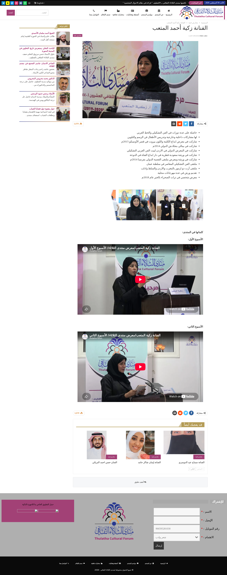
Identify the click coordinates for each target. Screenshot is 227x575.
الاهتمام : (207, 537)
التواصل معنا (94, 15)
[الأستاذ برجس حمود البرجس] (63, 99)
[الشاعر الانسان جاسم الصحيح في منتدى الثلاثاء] (63, 68)
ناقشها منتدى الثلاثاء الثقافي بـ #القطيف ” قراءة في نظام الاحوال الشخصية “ (154, 3)
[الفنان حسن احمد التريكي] (96, 445)
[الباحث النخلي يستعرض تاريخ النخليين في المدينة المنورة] (63, 53)
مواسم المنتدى (146, 15)
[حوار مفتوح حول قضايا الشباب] (63, 114)
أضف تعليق (139, 482)
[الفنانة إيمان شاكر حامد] (140, 445)
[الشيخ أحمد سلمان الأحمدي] (63, 38)
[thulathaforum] (25, 2)
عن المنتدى (159, 15)
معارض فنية (77, 35)
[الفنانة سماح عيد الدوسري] (184, 445)
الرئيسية (169, 15)
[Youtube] (21, 2)
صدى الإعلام (105, 15)
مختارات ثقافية (118, 15)
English (40, 3)
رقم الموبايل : (210, 528)
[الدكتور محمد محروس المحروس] (63, 83)
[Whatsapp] (29, 2)
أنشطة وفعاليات (132, 15)
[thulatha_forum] (16, 2)
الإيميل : (207, 520)
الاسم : (206, 511)
